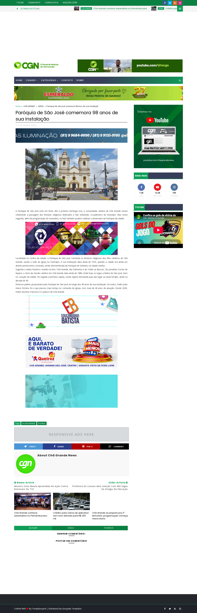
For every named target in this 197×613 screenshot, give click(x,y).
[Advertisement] (98, 33)
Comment (118, 446)
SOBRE (80, 80)
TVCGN (20, 2)
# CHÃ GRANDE (28, 423)
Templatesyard (39, 608)
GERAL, (34, 125)
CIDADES (30, 80)
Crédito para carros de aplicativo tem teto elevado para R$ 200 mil (71, 515)
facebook (108, 528)
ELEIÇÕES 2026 (70, 2)
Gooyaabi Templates (72, 608)
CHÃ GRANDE (69, 8)
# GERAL (41, 423)
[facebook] (165, 3)
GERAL (143, 8)
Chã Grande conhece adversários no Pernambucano (102, 8)
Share (61, 446)
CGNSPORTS (34, 2)
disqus (71, 528)
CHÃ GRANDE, (24, 125)
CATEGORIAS (48, 80)
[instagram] (180, 3)
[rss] (175, 3)
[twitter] (170, 3)
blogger (33, 528)
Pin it (90, 446)
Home (19, 80)
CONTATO (67, 80)
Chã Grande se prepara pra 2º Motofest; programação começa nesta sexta (110, 515)
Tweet (32, 446)
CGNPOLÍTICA (51, 2)
